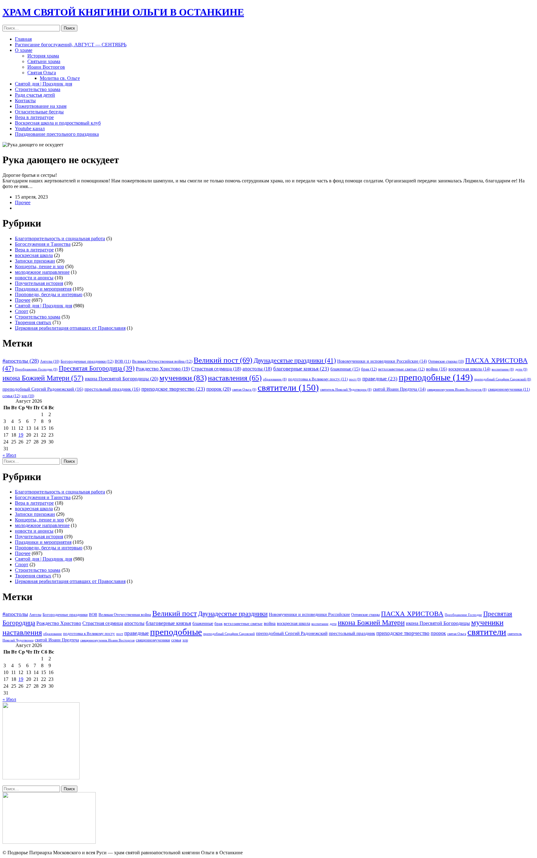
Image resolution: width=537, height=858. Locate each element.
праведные (379, 379)
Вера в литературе (34, 117)
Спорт (21, 311)
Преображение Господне (36, 369)
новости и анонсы (34, 277)
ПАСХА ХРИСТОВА (412, 613)
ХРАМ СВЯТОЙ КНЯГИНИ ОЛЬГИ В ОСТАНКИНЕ (123, 12)
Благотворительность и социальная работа (60, 238)
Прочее (22, 202)
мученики (183, 377)
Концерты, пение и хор (39, 266)
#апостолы (20, 361)
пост (355, 379)
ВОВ (123, 361)
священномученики (509, 389)
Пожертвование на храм (41, 106)
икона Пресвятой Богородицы (121, 379)
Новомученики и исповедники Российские (382, 361)
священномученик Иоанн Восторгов (457, 389)
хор (27, 396)
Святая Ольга (41, 72)
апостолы (257, 368)
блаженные (345, 368)
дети (521, 369)
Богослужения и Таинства (43, 244)
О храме (23, 50)
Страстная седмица (216, 368)
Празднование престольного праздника (57, 134)
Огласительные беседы (39, 111)
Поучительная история (39, 283)
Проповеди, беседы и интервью (48, 294)
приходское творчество (173, 389)
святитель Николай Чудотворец (346, 389)
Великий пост (223, 360)
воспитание (503, 369)
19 (20, 435)
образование (275, 379)
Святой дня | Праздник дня (43, 83)
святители (288, 387)
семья (11, 395)
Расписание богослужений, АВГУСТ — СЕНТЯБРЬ (70, 44)
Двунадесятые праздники (295, 360)
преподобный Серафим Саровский (502, 379)
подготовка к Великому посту (318, 379)
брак (369, 369)
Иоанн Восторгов (46, 67)
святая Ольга (244, 389)
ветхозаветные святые (401, 369)
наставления (235, 378)
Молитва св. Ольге (60, 78)
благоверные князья (301, 369)
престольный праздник (112, 389)
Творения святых (33, 322)
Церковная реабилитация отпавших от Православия (70, 328)
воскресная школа (34, 255)
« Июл (9, 455)
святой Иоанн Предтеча (399, 389)
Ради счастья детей (35, 95)
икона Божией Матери (43, 378)
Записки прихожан (35, 261)
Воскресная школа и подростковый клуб (58, 123)
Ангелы (49, 361)
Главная (23, 39)
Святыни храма (43, 61)
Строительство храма (37, 89)
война (436, 368)
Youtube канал (30, 128)
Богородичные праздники (87, 361)
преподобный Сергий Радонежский (42, 389)
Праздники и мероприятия (43, 288)
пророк (218, 389)
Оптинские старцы (446, 361)
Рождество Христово (163, 368)
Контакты (25, 100)
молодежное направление (42, 272)
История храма (43, 55)
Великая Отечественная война (162, 361)
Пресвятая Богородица (97, 368)
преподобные (436, 377)
